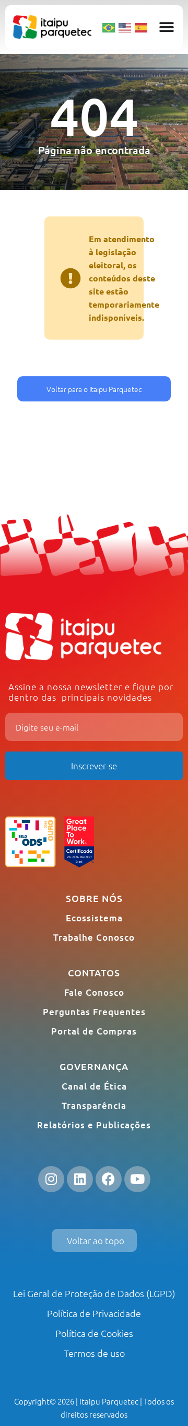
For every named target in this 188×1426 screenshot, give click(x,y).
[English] (125, 26)
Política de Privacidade (94, 1313)
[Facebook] (109, 1179)
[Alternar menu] (166, 27)
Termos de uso (94, 1353)
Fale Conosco (94, 992)
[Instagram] (51, 1179)
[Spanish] (141, 26)
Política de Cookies (94, 1333)
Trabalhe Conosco (94, 937)
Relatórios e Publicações (94, 1125)
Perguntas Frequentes (94, 1012)
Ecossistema (94, 918)
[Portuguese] (109, 26)
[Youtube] (137, 1179)
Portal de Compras (94, 1031)
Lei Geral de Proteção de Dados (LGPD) (94, 1293)
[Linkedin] (80, 1179)
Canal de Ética (94, 1086)
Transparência (94, 1106)
